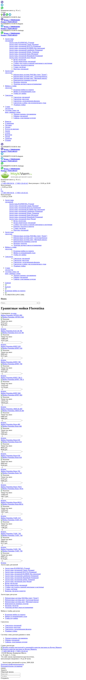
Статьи (7, 133)
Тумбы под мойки (19, 93)
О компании (9, 123)
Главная (8, 283)
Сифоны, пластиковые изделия (24, 118)
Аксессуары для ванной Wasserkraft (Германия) (22, 578)
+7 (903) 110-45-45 (21, 183)
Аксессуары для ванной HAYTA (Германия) (21, 572)
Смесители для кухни (21, 99)
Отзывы (8, 140)
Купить (3, 329)
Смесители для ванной (21, 97)
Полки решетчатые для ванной (24, 61)
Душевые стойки (19, 105)
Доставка (8, 125)
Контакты (8, 135)
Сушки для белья (19, 67)
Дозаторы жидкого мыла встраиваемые (27, 84)
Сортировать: (5, 313)
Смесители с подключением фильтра (26, 101)
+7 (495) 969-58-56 (7, 183)
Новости (8, 121)
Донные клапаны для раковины (24, 114)
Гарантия (8, 138)
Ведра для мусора (19, 59)
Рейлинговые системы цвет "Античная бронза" (30, 76)
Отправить (5, 678)
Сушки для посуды (7, 645)
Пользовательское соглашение (11, 666)
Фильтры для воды (20, 82)
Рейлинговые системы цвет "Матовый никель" (30, 78)
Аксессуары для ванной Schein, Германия (20, 579)
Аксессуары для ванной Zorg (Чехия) (18, 581)
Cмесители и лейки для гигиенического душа (29, 103)
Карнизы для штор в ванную (23, 65)
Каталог (8, 287)
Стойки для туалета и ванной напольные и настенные (32, 63)
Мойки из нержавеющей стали (24, 91)
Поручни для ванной (20, 69)
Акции (7, 131)
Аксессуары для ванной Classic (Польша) (19, 570)
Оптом (7, 136)
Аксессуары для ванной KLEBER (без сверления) (23, 574)
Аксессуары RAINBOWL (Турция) (17, 568)
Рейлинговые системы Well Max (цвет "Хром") (30, 74)
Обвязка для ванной (20, 116)
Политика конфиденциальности (12, 664)
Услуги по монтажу (12, 129)
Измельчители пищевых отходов (25, 80)
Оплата (7, 127)
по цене (13, 313)
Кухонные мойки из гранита (23, 90)
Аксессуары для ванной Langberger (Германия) (21, 576)
